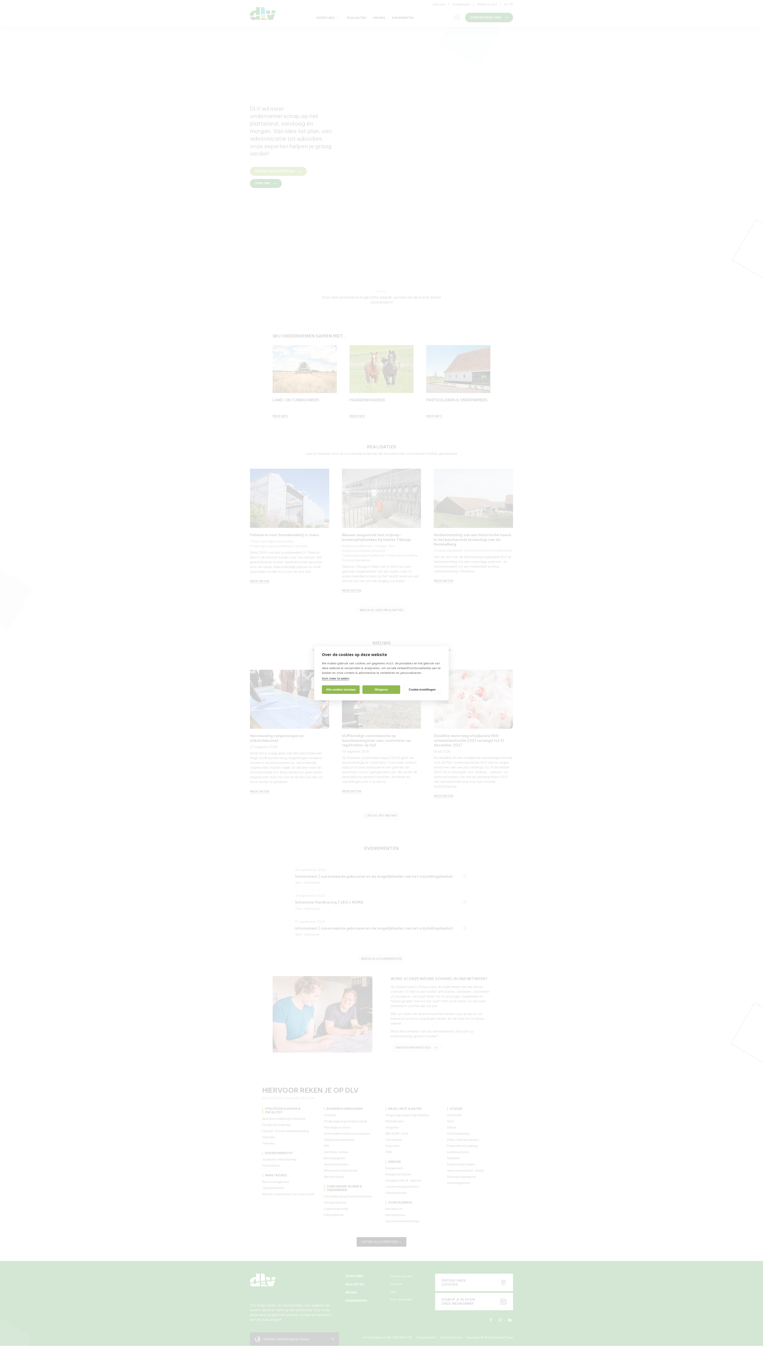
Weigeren (381, 689)
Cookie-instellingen (422, 689)
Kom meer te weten (335, 678)
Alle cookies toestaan (341, 689)
